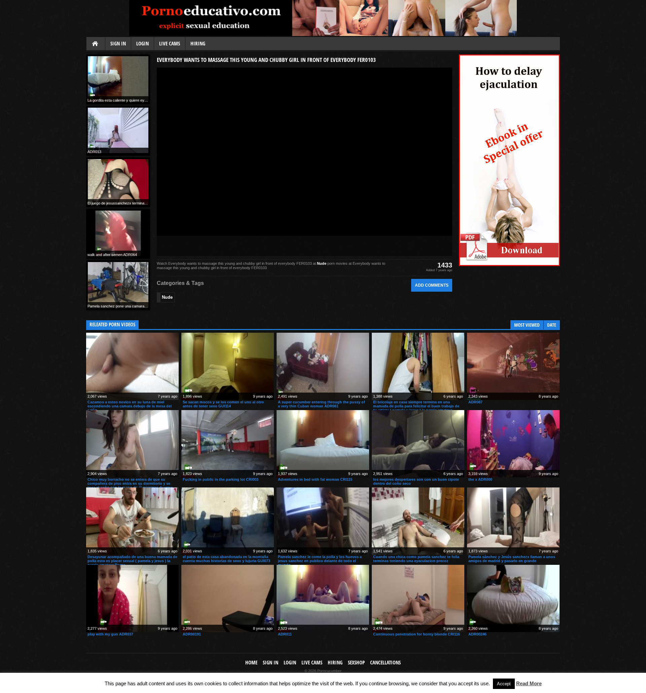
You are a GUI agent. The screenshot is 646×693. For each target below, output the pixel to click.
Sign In (118, 43)
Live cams (169, 43)
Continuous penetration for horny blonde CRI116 (416, 634)
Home (95, 44)
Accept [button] (504, 683)
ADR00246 (477, 634)
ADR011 (285, 634)
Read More (529, 683)
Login (142, 43)
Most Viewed (527, 325)
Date (551, 325)
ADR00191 (192, 634)
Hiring (197, 43)
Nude (321, 263)
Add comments (431, 285)
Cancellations (385, 662)
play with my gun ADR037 (110, 634)
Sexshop (356, 662)
